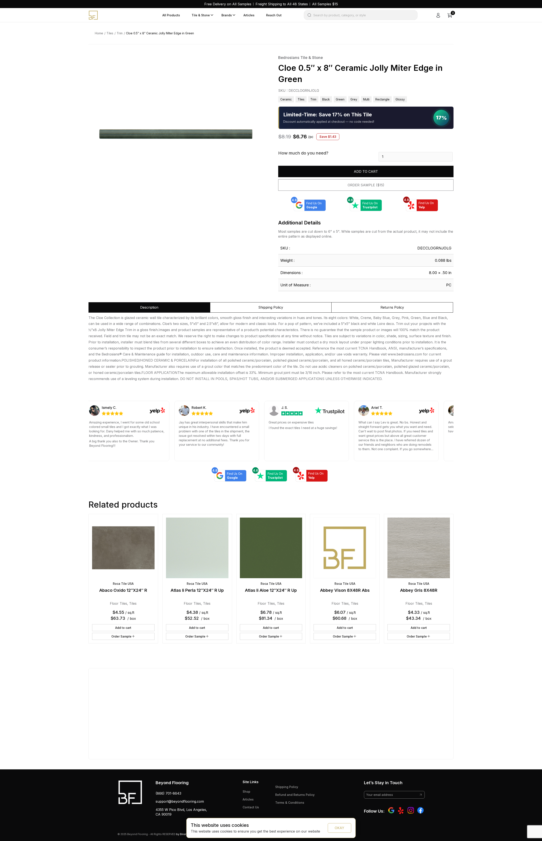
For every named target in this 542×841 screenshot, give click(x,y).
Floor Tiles (118, 603)
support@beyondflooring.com (180, 801)
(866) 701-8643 (168, 793)
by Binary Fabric (186, 834)
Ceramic (286, 99)
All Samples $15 (325, 4)
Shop (246, 791)
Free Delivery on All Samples (227, 4)
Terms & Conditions (289, 802)
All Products (171, 15)
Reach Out (274, 15)
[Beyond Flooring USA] (93, 15)
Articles (248, 15)
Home (99, 33)
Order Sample (121, 636)
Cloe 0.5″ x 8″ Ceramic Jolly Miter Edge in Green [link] (160, 33)
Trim (120, 33)
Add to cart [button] (123, 627)
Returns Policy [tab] (392, 307)
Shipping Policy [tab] (270, 307)
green (340, 99)
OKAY (339, 828)
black (326, 99)
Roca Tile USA (123, 583)
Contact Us (251, 807)
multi (366, 99)
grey (353, 99)
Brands (226, 15)
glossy (400, 99)
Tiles (109, 33)
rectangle (382, 99)
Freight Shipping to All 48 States (282, 4)
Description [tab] (149, 307)
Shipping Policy (286, 787)
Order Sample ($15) (366, 185)
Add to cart (366, 171)
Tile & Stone (201, 15)
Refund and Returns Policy (295, 794)
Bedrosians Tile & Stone (300, 57)
